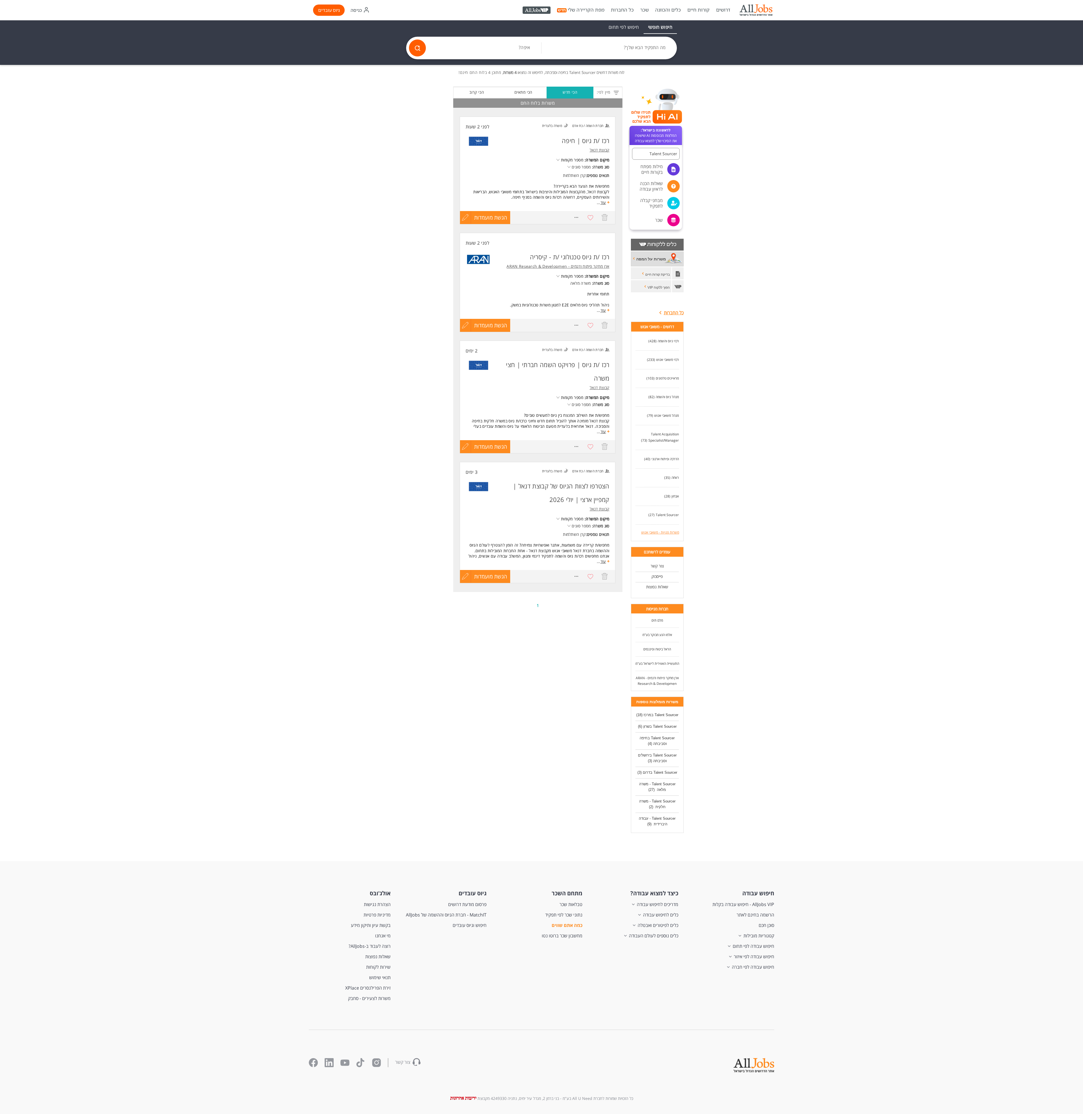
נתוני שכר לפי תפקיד (563, 915)
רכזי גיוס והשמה (668, 341)
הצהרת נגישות (377, 904)
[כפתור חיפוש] (417, 48)
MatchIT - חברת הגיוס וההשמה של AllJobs (446, 915)
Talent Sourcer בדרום (660, 772)
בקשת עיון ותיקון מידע (371, 925)
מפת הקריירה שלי (586, 10)
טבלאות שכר (571, 904)
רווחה (675, 477)
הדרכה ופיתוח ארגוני (665, 459)
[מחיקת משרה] (605, 217)
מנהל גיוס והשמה (667, 396)
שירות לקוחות (378, 967)
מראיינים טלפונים (667, 378)
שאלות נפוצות (657, 586)
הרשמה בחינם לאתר (755, 915)
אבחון (675, 496)
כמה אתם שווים (567, 925)
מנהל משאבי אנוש (666, 415)
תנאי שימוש (380, 977)
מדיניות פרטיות (377, 915)
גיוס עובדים (329, 10)
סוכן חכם (766, 925)
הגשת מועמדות (490, 217)
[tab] (660, 27)
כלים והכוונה (668, 10)
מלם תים (657, 620)
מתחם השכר (567, 893)
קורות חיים (698, 10)
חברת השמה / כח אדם (587, 125)
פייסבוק (657, 576)
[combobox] (609, 48)
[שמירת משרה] (591, 217)
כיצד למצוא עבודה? (654, 893)
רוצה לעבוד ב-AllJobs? (370, 946)
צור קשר (657, 566)
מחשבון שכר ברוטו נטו (562, 936)
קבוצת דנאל (599, 150)
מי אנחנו (383, 936)
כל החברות (622, 9)
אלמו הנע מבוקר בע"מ (657, 634)
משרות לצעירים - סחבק (369, 998)
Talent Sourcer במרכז (661, 715)
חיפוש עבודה (758, 893)
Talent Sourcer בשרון (660, 726)
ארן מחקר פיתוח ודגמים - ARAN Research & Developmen (657, 681)
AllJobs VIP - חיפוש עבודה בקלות (743, 904)
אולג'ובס (380, 893)
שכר (644, 10)
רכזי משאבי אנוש (667, 359)
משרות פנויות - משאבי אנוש (660, 532)
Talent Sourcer (667, 514)
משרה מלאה (580, 283)
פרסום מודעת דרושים (467, 904)
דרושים (723, 10)
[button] (656, 154)
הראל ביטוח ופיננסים (657, 649)
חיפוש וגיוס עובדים (470, 925)
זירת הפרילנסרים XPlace (368, 988)
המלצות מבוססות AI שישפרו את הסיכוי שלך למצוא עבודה (656, 135)
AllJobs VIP (537, 11)
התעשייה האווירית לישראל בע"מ (657, 663)
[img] (756, 10)
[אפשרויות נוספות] (576, 217)
